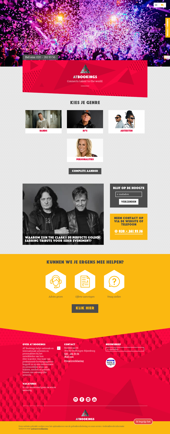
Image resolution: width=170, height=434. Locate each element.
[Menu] (156, 5)
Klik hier (85, 308)
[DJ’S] (85, 135)
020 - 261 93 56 (45, 57)
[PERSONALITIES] (85, 163)
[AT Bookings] (85, 407)
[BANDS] (44, 135)
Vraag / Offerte (168, 27)
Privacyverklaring (74, 361)
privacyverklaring (39, 429)
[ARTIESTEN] (126, 135)
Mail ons (69, 356)
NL (162, 5)
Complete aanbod (85, 171)
